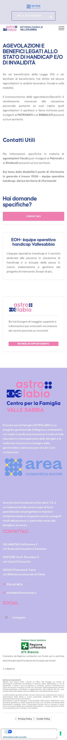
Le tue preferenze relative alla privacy (33, 731)
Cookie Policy (43, 718)
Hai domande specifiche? (50, 17)
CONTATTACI (33, 216)
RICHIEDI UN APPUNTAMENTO (33, 344)
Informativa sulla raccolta (14, 737)
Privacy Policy (25, 718)
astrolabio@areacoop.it (21, 592)
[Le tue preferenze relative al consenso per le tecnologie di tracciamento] (60, 733)
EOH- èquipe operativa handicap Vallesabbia (33, 242)
